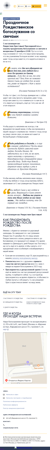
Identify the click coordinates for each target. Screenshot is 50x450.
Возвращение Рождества (12, 302)
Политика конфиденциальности (14, 401)
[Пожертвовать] (15, 6)
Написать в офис (12, 394)
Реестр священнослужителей (13, 408)
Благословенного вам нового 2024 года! (36, 302)
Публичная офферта (10, 405)
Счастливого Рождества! (13, 298)
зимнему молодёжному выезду (24, 258)
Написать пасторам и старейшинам (19, 398)
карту (5, 329)
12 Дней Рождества (10, 307)
